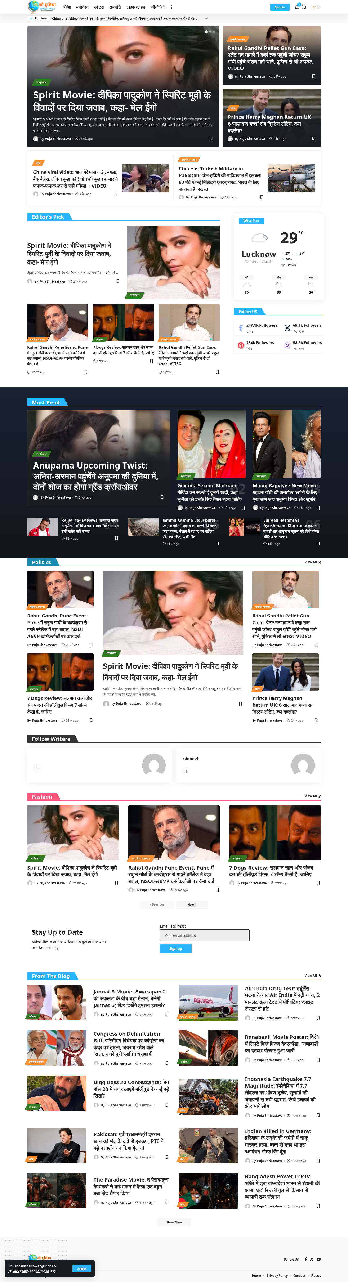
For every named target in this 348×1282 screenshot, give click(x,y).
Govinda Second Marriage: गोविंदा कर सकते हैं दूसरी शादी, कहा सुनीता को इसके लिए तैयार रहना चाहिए (210, 492)
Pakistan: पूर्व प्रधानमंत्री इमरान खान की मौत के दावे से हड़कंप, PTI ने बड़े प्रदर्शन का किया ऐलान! (129, 1140)
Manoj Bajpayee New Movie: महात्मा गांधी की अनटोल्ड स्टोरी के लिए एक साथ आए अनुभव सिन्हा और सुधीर (286, 492)
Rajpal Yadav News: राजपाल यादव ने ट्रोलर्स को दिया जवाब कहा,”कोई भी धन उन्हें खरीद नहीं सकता (90, 526)
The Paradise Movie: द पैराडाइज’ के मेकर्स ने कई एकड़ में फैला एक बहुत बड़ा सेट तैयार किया (131, 1186)
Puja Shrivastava (58, 139)
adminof (190, 758)
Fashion (42, 796)
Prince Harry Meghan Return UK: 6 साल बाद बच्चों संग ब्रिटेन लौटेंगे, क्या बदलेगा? (270, 123)
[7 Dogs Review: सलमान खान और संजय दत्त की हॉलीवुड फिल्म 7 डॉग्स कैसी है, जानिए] (123, 322)
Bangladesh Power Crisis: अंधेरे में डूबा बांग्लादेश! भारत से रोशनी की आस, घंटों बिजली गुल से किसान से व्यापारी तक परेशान (282, 1186)
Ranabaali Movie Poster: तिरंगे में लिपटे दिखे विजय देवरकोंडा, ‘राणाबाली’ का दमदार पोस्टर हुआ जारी (282, 1043)
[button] (206, 18)
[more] (171, 7)
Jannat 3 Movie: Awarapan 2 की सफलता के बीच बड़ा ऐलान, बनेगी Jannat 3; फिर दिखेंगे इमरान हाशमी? (130, 998)
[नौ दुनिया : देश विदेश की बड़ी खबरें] (41, 7)
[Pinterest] (256, 345)
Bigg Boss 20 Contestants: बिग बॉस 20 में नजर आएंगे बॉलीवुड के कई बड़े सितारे (131, 1088)
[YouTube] (319, 1259)
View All (311, 796)
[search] (304, 7)
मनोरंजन (41, 82)
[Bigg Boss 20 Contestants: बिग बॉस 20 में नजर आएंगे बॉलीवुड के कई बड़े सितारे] (56, 1093)
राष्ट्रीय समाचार (238, 39)
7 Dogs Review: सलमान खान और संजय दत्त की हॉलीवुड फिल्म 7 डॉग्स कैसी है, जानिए (123, 350)
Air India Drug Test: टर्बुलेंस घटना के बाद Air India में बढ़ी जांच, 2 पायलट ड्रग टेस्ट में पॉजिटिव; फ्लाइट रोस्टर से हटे (282, 998)
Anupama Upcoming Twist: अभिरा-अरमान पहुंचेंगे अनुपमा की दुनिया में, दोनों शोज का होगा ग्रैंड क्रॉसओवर (95, 476)
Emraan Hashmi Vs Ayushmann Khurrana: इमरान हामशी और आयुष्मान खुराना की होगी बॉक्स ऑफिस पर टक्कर (291, 528)
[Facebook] (256, 328)
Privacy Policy (18, 1271)
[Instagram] (302, 345)
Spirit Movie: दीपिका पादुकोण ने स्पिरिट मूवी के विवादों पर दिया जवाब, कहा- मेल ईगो (122, 101)
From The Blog (51, 975)
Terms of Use (45, 1271)
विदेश (233, 108)
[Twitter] (302, 328)
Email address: (173, 926)
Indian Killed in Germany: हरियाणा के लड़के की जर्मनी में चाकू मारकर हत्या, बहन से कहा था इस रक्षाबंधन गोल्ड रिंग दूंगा (278, 1141)
